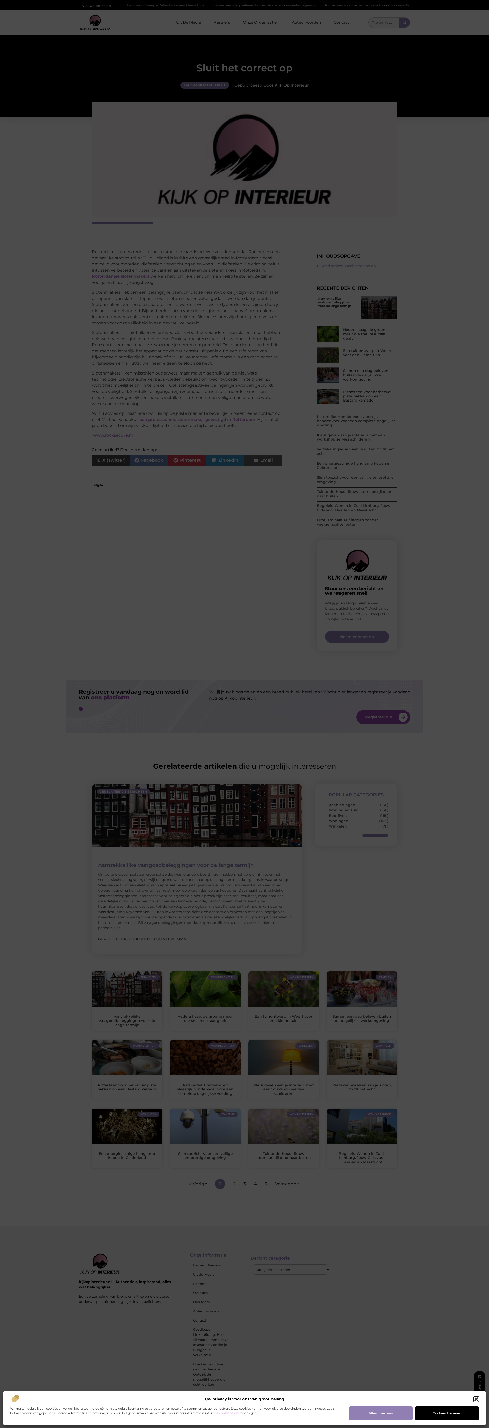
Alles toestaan (381, 1413)
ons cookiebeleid (226, 1413)
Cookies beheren (447, 1413)
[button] (476, 1399)
